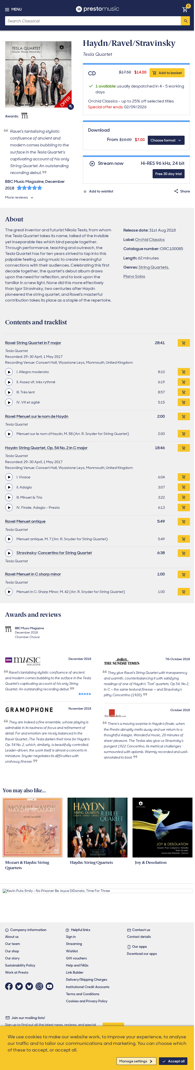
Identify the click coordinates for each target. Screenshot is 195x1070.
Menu (16, 9)
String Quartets (153, 267)
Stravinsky (26, 552)
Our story (12, 958)
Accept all (176, 1061)
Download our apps (142, 954)
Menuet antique (31, 521)
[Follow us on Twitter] (20, 986)
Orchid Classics (150, 239)
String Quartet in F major (39, 342)
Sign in (71, 937)
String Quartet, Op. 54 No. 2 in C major (53, 447)
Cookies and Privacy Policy (86, 1001)
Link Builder (75, 972)
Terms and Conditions (82, 994)
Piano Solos (134, 276)
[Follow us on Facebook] (10, 986)
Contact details (139, 937)
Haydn (11, 447)
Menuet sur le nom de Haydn (42, 416)
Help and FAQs (77, 965)
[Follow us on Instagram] (41, 986)
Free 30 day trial (168, 173)
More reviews (16, 197)
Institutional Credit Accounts (87, 987)
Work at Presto (16, 972)
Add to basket (170, 73)
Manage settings (133, 1061)
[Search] (185, 20)
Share (185, 191)
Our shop (12, 951)
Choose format (163, 140)
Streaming (74, 944)
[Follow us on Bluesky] (30, 986)
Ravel (10, 342)
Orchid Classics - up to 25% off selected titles (131, 104)
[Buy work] (184, 343)
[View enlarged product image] (38, 74)
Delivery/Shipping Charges (86, 979)
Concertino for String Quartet (65, 552)
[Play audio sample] (9, 372)
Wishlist (72, 951)
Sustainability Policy (20, 965)
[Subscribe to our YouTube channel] (51, 986)
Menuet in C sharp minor (39, 574)
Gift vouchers (76, 958)
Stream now (111, 163)
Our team (12, 944)
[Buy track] (184, 372)
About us (12, 937)
